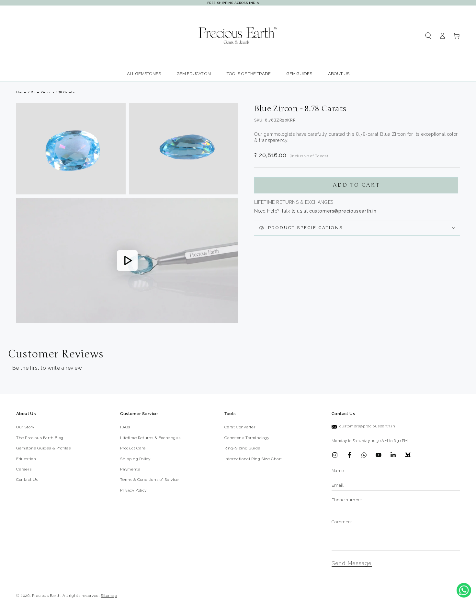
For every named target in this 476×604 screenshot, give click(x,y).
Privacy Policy (133, 490)
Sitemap (109, 595)
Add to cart (356, 185)
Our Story (25, 427)
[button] (428, 36)
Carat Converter (239, 427)
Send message (352, 563)
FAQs (125, 427)
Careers (23, 469)
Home (21, 92)
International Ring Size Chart (253, 459)
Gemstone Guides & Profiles (43, 448)
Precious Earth (46, 595)
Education (26, 459)
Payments (130, 469)
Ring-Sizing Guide (242, 448)
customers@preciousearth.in (367, 426)
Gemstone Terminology (246, 438)
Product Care (132, 448)
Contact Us (27, 479)
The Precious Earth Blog (39, 438)
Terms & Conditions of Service (149, 479)
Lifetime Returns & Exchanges (294, 202)
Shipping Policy (135, 459)
